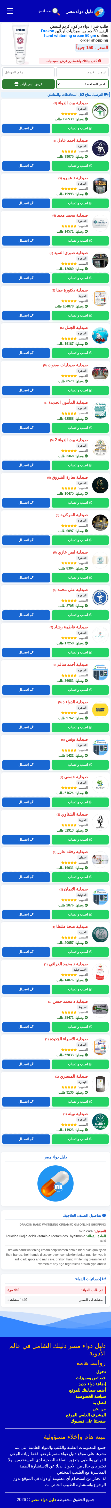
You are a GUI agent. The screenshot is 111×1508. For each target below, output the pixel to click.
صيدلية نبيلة (75, 1113)
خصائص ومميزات (91, 1378)
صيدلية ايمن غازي (70, 552)
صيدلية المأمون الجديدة (66, 402)
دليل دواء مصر (43, 1499)
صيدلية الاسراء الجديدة (66, 1039)
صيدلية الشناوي (72, 814)
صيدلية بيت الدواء (70, 103)
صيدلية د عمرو (73, 178)
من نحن (99, 1409)
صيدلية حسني (74, 777)
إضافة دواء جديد (92, 1384)
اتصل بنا (99, 1402)
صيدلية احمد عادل (70, 140)
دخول (101, 1371)
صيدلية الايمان (73, 889)
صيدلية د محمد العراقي (66, 964)
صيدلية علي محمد (70, 589)
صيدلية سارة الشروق (67, 477)
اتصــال (24, 128)
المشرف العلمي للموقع (86, 1415)
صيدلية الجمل (74, 327)
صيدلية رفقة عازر (70, 851)
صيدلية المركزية (72, 514)
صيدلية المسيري (71, 1076)
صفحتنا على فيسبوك (88, 1421)
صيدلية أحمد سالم (70, 664)
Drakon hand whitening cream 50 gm (69, 33)
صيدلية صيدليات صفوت (65, 365)
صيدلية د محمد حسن (68, 1001)
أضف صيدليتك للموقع (87, 1390)
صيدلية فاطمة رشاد (69, 627)
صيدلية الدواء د (73, 702)
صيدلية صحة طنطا (70, 926)
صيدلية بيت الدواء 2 (69, 440)
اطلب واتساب (78, 128)
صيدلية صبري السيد (69, 252)
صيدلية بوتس (74, 739)
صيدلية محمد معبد (70, 215)
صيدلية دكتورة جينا (70, 290)
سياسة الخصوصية (90, 1396)
